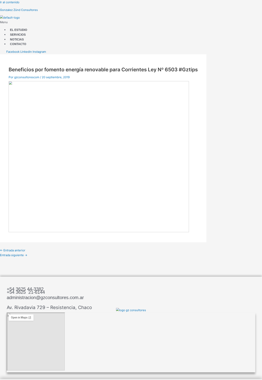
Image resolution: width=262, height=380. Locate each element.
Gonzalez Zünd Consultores (19, 10)
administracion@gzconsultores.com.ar (45, 297)
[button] (78, 22)
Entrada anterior (12, 250)
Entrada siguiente (13, 255)
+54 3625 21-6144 (26, 292)
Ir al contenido (9, 2)
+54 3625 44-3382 (25, 289)
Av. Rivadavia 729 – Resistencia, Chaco (49, 307)
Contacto (18, 44)
